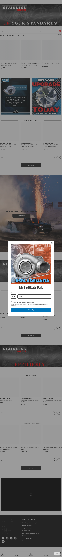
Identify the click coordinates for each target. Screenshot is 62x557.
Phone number (15, 292)
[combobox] (13, 296)
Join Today (31, 309)
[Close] (52, 243)
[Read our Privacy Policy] (50, 304)
